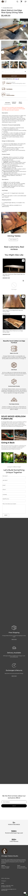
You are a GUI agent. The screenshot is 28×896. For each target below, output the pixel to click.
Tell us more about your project (9, 503)
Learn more (14, 639)
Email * (4, 485)
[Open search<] (17, 1)
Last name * (5, 480)
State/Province (6, 498)
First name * (5, 475)
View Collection (13, 239)
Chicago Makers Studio (8, 7)
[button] (25, 71)
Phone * (4, 489)
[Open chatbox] (25, 893)
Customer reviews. (10, 95)
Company (5, 494)
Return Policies (20, 103)
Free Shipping (9, 89)
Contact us (8, 83)
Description (7, 102)
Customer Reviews (14, 103)
